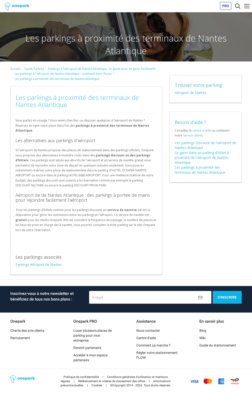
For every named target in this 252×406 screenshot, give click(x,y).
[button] (81, 377)
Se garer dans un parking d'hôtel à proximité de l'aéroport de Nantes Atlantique (202, 157)
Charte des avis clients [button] (27, 330)
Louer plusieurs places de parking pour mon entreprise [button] (92, 335)
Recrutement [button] (20, 338)
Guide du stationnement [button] (217, 345)
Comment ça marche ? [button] (153, 345)
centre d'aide (201, 130)
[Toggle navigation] (237, 6)
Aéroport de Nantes (190, 92)
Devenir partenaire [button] (87, 348)
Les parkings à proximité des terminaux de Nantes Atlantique (200, 170)
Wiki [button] (202, 338)
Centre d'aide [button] (146, 338)
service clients (193, 135)
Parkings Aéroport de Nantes (39, 264)
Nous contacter (148, 330)
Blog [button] (202, 330)
